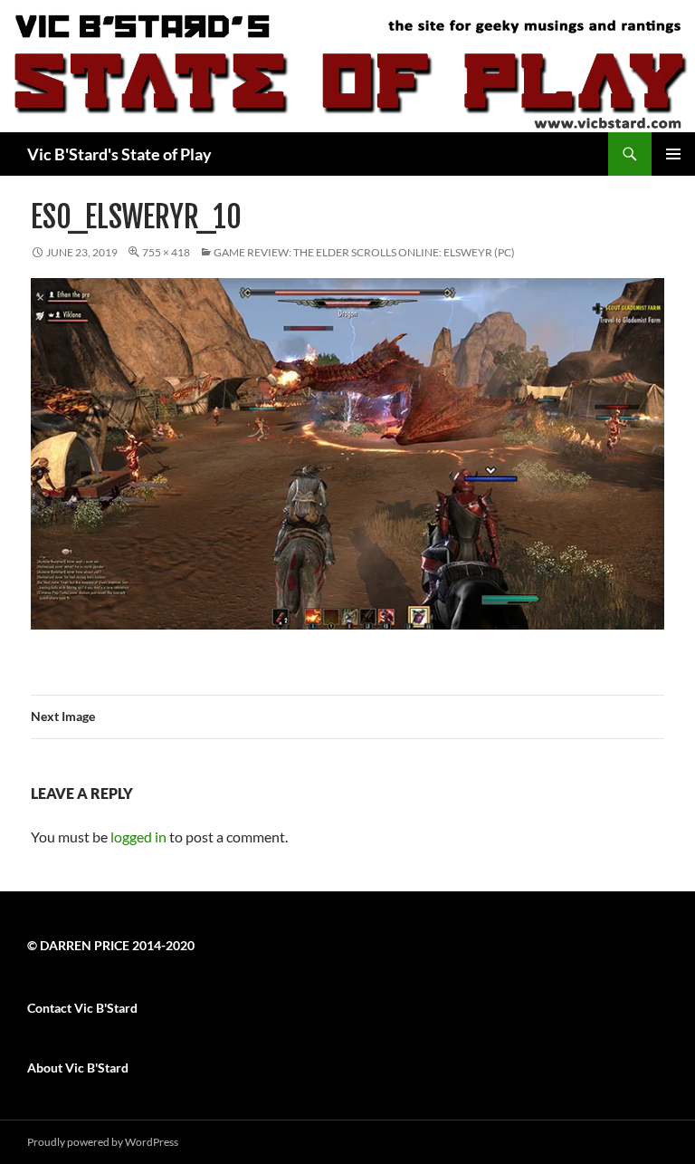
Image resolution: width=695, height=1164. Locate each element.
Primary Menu (673, 154)
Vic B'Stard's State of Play (119, 154)
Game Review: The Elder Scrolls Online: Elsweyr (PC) (364, 252)
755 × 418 (166, 252)
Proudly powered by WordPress (102, 1142)
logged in (138, 836)
